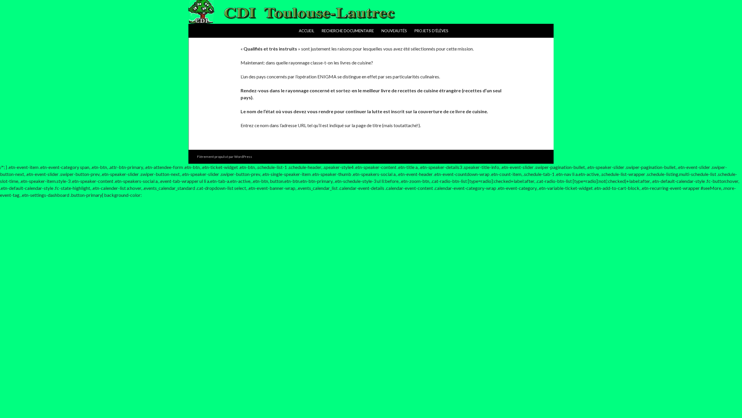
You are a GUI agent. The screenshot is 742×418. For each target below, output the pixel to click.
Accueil (306, 30)
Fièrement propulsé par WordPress (224, 156)
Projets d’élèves (431, 30)
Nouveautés (394, 30)
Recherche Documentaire (348, 30)
